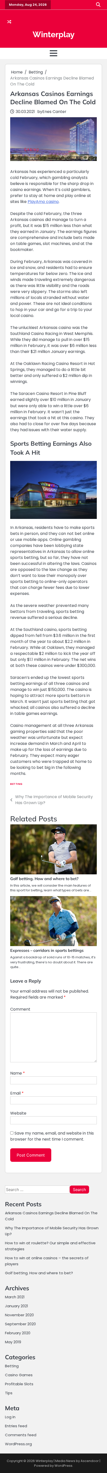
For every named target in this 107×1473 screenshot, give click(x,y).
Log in (10, 1417)
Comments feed (20, 1435)
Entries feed (16, 1426)
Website (18, 1113)
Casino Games (19, 1375)
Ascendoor (90, 1461)
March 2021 (15, 1297)
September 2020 (20, 1324)
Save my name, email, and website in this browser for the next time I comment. (52, 1136)
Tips (8, 1393)
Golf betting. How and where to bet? (44, 878)
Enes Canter (54, 111)
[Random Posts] (9, 22)
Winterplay (54, 34)
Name (17, 1073)
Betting (16, 784)
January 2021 (16, 1306)
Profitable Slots (19, 1384)
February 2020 (17, 1333)
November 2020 (19, 1315)
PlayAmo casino (43, 201)
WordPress (63, 1465)
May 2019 (13, 1342)
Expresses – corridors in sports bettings (47, 950)
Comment (20, 1009)
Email (17, 1093)
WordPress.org (18, 1444)
